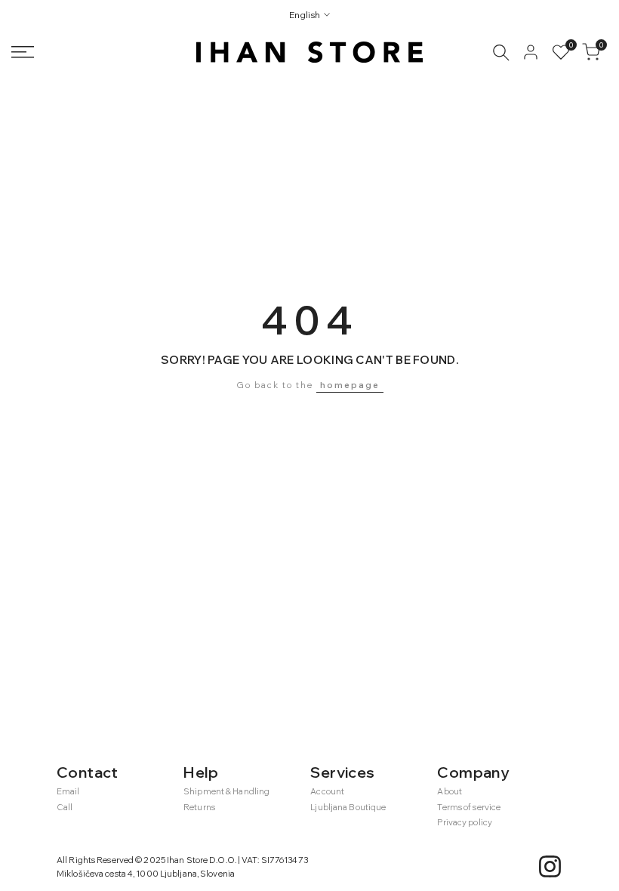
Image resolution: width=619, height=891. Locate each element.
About (449, 791)
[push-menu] (22, 52)
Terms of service (468, 807)
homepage (350, 385)
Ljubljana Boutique (348, 807)
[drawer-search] (501, 52)
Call (64, 807)
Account (327, 791)
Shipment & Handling (226, 791)
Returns (199, 807)
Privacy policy (464, 822)
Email (68, 791)
